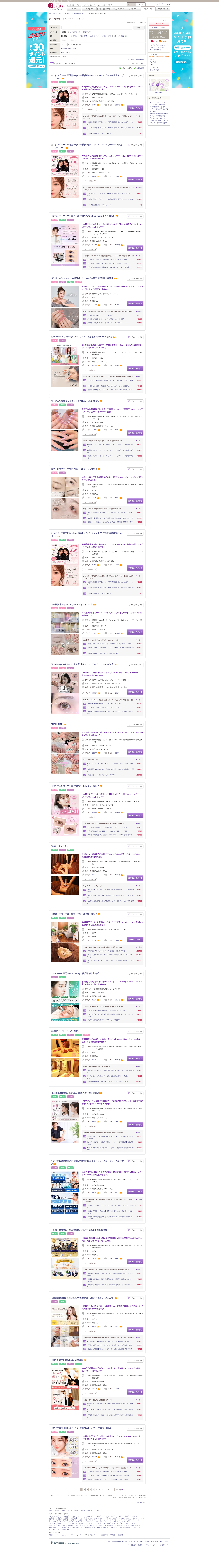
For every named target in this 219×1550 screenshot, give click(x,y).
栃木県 (57, 1510)
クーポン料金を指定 (69, 49)
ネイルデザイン (154, 70)
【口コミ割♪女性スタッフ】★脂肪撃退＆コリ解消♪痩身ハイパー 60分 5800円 (110, 896)
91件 (94, 875)
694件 (94, 176)
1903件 (94, 305)
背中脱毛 (105, 1516)
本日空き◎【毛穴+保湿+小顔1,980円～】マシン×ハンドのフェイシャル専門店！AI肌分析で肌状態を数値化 (112, 983)
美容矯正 (70, 1525)
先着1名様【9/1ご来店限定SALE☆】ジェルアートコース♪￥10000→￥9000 (110, 764)
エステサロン (148, 9)
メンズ (141, 4)
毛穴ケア (51, 1520)
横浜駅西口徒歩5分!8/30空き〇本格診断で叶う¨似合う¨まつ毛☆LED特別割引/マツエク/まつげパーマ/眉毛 (111, 346)
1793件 (117, 633)
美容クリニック (163, 9)
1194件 (117, 1060)
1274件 (117, 875)
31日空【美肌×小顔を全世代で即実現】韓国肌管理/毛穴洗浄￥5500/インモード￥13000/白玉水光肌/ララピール (112, 1173)
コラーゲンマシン (90, 1527)
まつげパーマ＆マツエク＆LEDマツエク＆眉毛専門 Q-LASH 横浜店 (82, 337)
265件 (117, 365)
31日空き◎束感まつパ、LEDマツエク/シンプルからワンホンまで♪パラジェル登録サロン (112, 614)
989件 (94, 1193)
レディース (131, 4)
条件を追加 (66, 53)
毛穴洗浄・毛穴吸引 (62, 1520)
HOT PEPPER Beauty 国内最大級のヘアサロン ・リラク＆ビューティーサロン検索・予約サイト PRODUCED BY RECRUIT (56, 6)
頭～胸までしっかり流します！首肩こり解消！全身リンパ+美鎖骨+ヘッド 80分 (110, 1077)
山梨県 (97, 1510)
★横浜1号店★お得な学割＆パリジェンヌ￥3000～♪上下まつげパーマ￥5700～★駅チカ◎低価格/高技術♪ (112, 88)
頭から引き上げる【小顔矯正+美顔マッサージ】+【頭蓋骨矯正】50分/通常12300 (110, 1143)
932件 (94, 1121)
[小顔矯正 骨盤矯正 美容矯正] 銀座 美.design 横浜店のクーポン (103, 1132)
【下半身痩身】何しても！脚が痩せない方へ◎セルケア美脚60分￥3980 (109, 1345)
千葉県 (76, 1510)
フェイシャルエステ (125, 1518)
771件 (117, 1193)
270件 (94, 498)
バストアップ (79, 1525)
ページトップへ (140, 1502)
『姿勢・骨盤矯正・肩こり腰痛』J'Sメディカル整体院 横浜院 (79, 1230)
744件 (94, 105)
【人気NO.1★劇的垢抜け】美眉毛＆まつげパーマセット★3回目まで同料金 (110, 381)
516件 (94, 1060)
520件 (117, 753)
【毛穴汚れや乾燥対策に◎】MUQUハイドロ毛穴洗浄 (104, 1020)
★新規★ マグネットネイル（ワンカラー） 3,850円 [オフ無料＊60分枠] (110, 457)
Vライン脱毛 (65, 1516)
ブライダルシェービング (97, 1518)
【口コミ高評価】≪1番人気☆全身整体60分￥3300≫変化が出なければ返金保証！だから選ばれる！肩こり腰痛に (112, 1239)
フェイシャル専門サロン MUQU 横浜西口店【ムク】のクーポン (103, 1006)
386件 (117, 176)
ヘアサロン (74, 9)
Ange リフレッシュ (60, 846)
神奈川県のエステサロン (81, 13)
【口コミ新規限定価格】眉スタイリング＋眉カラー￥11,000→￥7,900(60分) (110, 513)
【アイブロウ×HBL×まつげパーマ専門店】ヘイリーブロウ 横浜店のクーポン (107, 1468)
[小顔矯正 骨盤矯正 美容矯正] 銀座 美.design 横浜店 (75, 1093)
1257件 (94, 430)
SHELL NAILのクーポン (90, 760)
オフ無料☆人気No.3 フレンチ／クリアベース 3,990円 (104, 323)
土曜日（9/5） (95, 36)
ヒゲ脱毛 (51, 1518)
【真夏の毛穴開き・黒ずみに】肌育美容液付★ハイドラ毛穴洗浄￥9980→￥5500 (110, 1212)
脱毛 (50, 1516)
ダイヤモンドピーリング (111, 1523)
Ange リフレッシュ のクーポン (93, 886)
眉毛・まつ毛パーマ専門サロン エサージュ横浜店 (74, 469)
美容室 (50, 1535)
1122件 (117, 245)
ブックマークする (136, 76)
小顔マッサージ (109, 1525)
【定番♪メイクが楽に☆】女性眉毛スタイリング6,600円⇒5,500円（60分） (110, 522)
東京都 (83, 1510)
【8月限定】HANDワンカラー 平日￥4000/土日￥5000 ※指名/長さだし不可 (110, 770)
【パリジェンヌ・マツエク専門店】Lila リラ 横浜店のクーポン (103, 823)
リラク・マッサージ (75, 1535)
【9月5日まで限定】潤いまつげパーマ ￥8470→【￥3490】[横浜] (107, 1479)
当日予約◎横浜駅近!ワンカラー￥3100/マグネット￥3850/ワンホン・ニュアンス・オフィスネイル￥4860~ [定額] (112, 410)
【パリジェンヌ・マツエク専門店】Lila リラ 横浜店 (75, 786)
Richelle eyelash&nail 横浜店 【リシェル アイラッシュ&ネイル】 (82, 664)
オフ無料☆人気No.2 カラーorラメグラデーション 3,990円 (105, 319)
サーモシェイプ (53, 1527)
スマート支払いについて (157, 102)
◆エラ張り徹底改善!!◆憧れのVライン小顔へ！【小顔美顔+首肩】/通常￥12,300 (110, 1149)
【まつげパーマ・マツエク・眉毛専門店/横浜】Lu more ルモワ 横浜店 (83, 216)
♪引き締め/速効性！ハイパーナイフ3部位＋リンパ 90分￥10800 (107, 1081)
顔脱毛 (127, 1516)
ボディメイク (61, 1525)
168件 (117, 693)
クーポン (152, 64)
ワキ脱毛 (56, 1516)
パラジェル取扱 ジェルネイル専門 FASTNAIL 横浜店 (75, 401)
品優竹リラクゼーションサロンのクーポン (96, 1066)
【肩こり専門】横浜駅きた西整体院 (67, 1360)
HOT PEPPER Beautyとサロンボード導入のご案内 (125, 1541)
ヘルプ (168, 4)
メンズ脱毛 (52, 1529)
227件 (117, 1389)
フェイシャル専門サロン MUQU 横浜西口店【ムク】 (75, 973)
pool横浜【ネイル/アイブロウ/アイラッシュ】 (72, 604)
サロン (152, 59)
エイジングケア (125, 1523)
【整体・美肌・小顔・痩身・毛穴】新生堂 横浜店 (74, 914)
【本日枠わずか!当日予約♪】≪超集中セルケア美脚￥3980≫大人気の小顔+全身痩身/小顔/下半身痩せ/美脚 (112, 1307)
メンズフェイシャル (63, 1529)
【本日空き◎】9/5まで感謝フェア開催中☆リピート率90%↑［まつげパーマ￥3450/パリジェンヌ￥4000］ (112, 795)
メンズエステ (136, 1527)
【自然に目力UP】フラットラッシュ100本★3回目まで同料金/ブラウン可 (110, 390)
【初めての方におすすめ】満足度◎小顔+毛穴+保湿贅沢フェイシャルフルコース (110, 1015)
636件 (94, 1326)
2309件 (94, 1258)
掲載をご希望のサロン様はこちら (156, 1541)
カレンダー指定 (119, 36)
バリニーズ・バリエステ (66, 1522)
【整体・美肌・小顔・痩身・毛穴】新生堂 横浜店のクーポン (102, 947)
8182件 (94, 1457)
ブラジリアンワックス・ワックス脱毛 (82, 1516)
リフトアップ (99, 1525)
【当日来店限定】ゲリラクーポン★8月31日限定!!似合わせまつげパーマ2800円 (110, 123)
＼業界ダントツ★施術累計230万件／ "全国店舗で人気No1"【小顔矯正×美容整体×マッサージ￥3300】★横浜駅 (112, 1102)
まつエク (64, 1535)
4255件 (94, 365)
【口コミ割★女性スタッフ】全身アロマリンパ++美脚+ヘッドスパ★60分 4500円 (110, 890)
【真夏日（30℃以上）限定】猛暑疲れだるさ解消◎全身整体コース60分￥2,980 (109, 1280)
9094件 (94, 245)
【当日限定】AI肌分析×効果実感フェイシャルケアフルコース (106, 1010)
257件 (117, 1326)
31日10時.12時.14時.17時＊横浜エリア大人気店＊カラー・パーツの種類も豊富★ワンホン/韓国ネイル (112, 733)
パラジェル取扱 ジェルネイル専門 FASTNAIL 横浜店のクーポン (103, 441)
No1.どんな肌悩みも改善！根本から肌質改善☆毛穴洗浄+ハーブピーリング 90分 (109, 956)
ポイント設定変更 (155, 50)
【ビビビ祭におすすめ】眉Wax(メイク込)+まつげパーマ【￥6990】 (108, 267)
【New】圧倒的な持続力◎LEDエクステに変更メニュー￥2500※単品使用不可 (110, 712)
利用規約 (140, 1545)
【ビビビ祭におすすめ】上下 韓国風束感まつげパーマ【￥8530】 (107, 259)
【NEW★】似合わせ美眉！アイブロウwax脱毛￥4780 (104, 703)
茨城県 (50, 1510)
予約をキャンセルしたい (157, 118)
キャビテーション (77, 1527)
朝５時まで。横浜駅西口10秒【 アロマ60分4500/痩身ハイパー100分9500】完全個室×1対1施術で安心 (112, 855)
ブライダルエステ (90, 1520)
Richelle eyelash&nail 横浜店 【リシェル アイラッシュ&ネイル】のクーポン (108, 700)
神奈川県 (90, 1510)
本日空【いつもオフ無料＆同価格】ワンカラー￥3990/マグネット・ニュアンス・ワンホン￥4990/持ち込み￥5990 (112, 287)
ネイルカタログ (118, 9)
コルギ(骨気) (79, 1523)
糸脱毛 (66, 1518)
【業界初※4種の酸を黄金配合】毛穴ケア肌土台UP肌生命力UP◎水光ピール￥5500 (110, 1218)
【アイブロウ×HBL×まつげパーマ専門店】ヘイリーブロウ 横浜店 (81, 1428)
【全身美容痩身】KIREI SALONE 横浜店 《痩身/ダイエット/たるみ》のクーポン (108, 1337)
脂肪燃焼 (105, 1527)
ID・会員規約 (132, 1545)
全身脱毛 (98, 1516)
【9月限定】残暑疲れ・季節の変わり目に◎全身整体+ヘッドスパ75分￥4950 (110, 1286)
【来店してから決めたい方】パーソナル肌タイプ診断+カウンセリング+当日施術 (111, 1206)
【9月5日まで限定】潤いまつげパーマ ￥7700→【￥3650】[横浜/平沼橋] (109, 835)
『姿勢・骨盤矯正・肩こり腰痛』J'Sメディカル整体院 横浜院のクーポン (106, 1269)
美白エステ (52, 1525)
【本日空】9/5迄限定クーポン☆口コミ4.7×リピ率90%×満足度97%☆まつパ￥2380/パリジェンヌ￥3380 (112, 225)
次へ (141, 64)
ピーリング (98, 1523)
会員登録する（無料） (159, 27)
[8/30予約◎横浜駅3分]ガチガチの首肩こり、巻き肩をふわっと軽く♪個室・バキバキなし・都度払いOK (112, 1369)
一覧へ (139, 116)
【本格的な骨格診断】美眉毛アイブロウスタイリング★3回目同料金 (108, 386)
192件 (117, 305)
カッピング (89, 1523)
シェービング (83, 1518)
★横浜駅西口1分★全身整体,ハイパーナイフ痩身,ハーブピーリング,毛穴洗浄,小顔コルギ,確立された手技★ (112, 923)
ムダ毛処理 (74, 1518)
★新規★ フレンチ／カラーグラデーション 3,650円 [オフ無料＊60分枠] (110, 451)
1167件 (94, 753)
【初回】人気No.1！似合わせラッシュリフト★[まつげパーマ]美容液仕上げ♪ (110, 648)
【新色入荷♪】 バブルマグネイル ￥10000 (101, 775)
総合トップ (52, 13)
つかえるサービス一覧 (157, 47)
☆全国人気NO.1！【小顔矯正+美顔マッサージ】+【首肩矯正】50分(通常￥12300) (110, 1137)
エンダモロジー (64, 1527)
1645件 (117, 1457)
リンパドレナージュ (101, 1522)
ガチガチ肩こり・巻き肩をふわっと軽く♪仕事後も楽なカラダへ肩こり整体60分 (110, 1405)
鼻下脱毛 (134, 1516)
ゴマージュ (90, 1522)
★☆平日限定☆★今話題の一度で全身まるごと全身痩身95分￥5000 (108, 1341)
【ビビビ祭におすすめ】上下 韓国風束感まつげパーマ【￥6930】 (107, 1471)
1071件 (94, 633)
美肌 (133, 1523)
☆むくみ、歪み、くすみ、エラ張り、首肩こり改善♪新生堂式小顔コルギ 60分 (110, 961)
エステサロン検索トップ (65, 13)
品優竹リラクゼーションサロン (65, 1031)
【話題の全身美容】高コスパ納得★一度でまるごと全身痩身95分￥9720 (109, 1349)
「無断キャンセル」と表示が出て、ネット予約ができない (159, 122)
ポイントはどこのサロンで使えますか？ (159, 110)
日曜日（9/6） (107, 36)
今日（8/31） (73, 36)
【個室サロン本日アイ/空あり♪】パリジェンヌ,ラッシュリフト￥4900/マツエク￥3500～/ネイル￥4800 (112, 674)
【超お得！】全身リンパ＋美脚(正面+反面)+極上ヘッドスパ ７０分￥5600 (110, 1071)
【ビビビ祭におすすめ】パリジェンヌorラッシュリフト (104, 707)
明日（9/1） (84, 36)
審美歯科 (112, 1535)
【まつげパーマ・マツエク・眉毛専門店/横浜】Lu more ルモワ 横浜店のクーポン (108, 256)
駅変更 (85, 32)
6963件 (117, 105)
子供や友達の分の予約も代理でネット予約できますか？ (159, 115)
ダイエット (114, 1527)
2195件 (117, 812)
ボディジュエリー (125, 1527)
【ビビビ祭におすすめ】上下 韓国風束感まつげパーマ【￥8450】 (107, 827)
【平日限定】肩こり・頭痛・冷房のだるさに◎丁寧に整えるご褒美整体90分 (110, 1416)
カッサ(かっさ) (69, 1523)
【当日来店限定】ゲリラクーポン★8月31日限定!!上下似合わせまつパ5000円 (110, 129)
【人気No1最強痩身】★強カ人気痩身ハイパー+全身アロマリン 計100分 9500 (110, 902)
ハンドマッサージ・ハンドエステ (106, 1520)
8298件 (94, 812)
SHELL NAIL (57, 724)
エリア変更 (73, 32)
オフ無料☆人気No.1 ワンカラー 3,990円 (100, 315)
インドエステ (52, 1522)
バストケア (89, 1525)
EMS (98, 1527)
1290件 (94, 693)
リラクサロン (133, 9)
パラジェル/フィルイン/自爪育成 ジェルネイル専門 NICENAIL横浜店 (82, 278)
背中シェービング (111, 1518)
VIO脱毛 (120, 1516)
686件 (94, 1000)
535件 (117, 1121)
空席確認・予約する (135, 108)
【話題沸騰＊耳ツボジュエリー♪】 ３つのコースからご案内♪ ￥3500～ (110, 643)
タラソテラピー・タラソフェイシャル (121, 1522)
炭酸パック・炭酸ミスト (56, 1523)
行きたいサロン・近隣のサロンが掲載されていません (159, 106)
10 (109, 1490)
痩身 (80, 1520)
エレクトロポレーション (133, 1525)
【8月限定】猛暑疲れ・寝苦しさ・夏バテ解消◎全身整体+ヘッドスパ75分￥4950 (110, 1274)
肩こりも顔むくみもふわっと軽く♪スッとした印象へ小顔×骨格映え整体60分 (110, 1410)
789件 (117, 1258)
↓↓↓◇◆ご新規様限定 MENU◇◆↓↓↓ (99, 133)
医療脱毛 (120, 1535)
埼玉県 (70, 1510)
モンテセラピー (80, 1522)
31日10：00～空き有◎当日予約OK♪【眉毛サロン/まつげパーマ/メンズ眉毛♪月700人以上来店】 (112, 478)
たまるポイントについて (157, 45)
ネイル (57, 1535)
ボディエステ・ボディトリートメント (130, 1520)
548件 (117, 940)
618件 (117, 430)
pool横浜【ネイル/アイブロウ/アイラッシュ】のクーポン (101, 640)
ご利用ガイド (164, 1545)
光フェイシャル (137, 1518)
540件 (94, 940)
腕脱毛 (113, 1516)
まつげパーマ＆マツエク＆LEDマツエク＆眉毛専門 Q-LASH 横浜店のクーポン (108, 376)
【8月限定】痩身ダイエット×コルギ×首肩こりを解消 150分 (106, 951)
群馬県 (63, 1510)
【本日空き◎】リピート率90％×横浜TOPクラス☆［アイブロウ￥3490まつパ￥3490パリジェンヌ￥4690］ (112, 1437)
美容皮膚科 (104, 1535)
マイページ (159, 4)
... (112, 1490)
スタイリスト (154, 62)
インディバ (120, 1525)
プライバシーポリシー (151, 1545)
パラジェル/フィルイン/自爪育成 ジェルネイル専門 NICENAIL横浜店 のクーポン (108, 311)
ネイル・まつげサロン (104, 9)
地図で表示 (140, 68)
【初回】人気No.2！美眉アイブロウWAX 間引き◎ (102, 653)
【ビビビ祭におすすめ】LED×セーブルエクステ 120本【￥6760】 (107, 263)
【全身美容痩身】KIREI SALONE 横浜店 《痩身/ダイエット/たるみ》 (82, 1298)
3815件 (117, 1000)
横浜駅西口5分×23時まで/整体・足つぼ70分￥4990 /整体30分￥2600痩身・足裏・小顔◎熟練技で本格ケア (112, 1040)
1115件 (94, 1389)
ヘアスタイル (89, 9)
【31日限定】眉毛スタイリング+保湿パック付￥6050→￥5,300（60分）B (110, 518)
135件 (117, 498)
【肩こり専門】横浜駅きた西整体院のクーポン (97, 1400)
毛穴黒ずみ (73, 1520)
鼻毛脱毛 (58, 1518)
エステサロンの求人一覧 (136, 59)
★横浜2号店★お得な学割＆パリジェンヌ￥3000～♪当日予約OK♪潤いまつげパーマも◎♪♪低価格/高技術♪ (112, 157)
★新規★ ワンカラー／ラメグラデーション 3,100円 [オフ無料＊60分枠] (110, 445)
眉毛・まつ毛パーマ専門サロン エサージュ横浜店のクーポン (102, 509)
